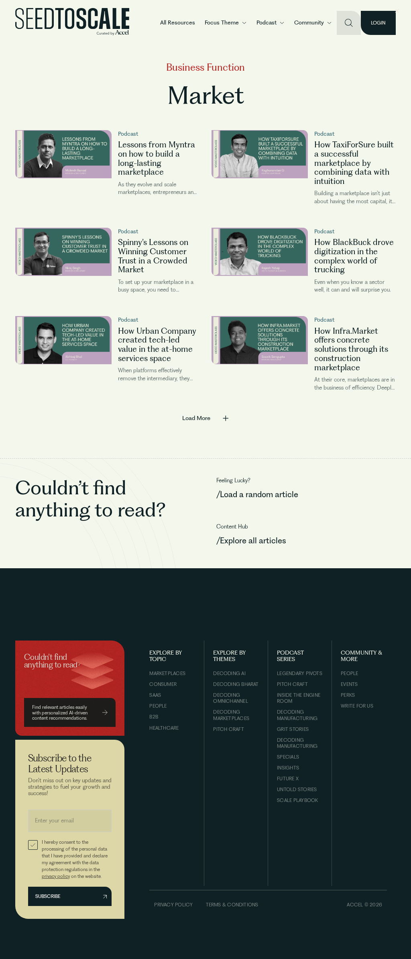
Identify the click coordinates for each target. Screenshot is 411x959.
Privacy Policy (173, 905)
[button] (226, 23)
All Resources (177, 22)
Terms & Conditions (232, 905)
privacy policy (56, 876)
